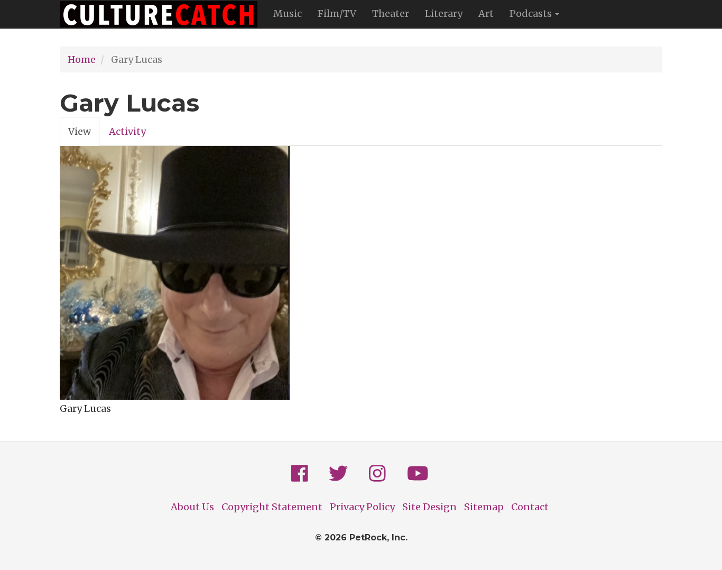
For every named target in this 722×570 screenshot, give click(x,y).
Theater (390, 13)
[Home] (162, 14)
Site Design (429, 507)
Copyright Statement (271, 507)
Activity (127, 131)
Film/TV (337, 13)
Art (486, 13)
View (83, 135)
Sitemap (484, 507)
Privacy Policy (362, 507)
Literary (443, 13)
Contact (530, 507)
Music (287, 13)
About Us (192, 507)
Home (82, 59)
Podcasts (532, 13)
